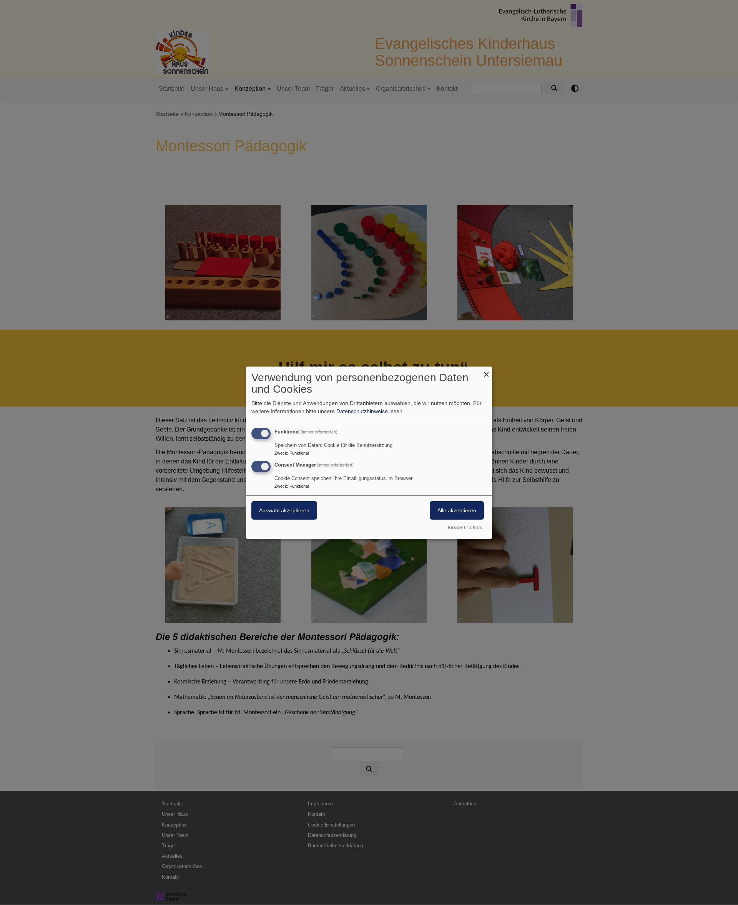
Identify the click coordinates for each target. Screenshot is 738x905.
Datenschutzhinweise (362, 411)
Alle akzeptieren (456, 510)
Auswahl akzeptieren (284, 510)
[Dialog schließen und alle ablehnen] (486, 371)
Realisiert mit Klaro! (466, 527)
